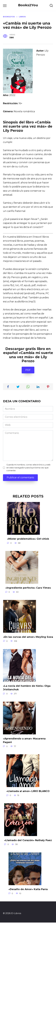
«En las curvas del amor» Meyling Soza (28, 636)
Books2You (28, 5)
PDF (28, 370)
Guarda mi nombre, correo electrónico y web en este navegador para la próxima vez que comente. (28, 467)
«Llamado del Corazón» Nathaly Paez (28, 840)
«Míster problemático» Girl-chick (28, 538)
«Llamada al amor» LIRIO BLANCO (28, 791)
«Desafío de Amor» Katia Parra (28, 889)
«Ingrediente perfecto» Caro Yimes (28, 587)
